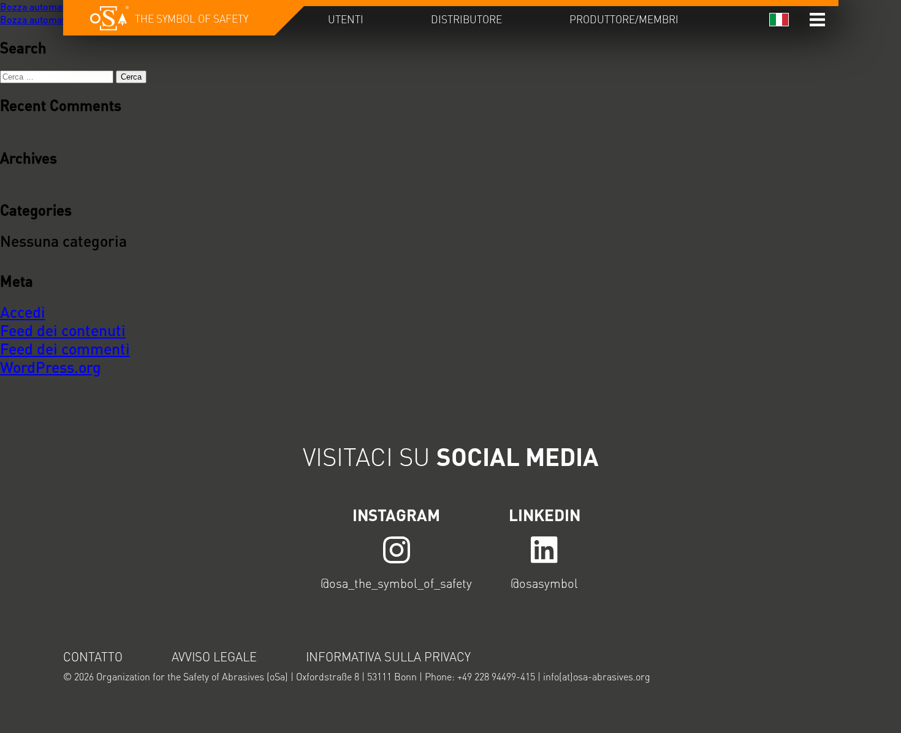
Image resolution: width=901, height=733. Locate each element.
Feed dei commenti (65, 348)
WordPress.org (50, 367)
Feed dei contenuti (63, 330)
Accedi (22, 311)
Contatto (93, 656)
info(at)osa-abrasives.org (596, 676)
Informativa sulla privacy (388, 656)
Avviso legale (214, 656)
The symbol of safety (191, 18)
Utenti (345, 19)
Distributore (466, 19)
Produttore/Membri (624, 19)
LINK (397, 549)
